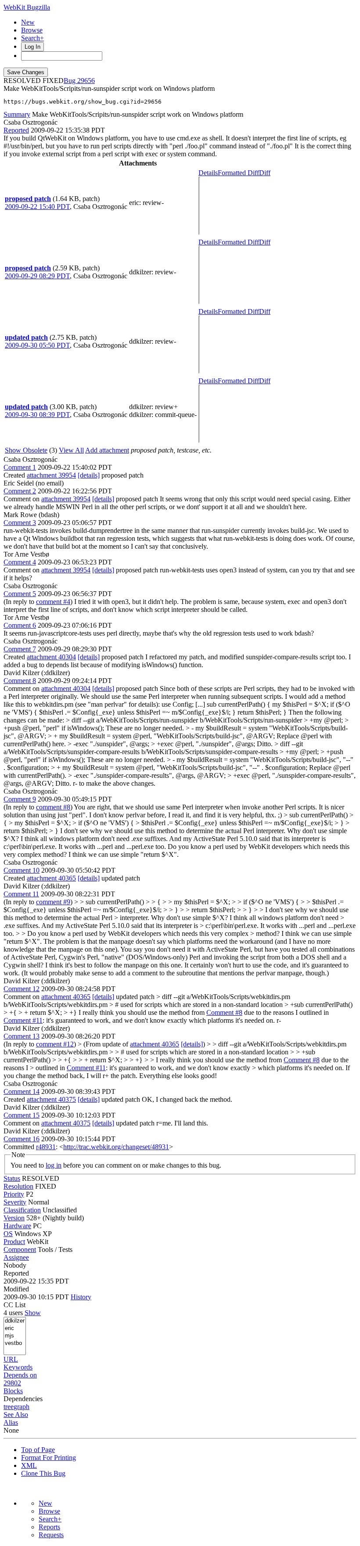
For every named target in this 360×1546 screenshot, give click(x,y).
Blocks (13, 1391)
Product (14, 1241)
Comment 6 (20, 625)
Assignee (16, 1257)
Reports (49, 1527)
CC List (14, 1305)
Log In (32, 46)
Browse (32, 30)
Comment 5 (20, 593)
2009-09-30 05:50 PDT (37, 345)
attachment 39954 (51, 475)
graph (21, 1406)
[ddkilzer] (14, 1321)
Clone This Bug (43, 1473)
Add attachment (107, 450)
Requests (51, 1535)
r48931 (46, 1147)
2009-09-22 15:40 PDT (37, 206)
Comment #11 (23, 1020)
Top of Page (38, 1449)
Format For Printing (48, 1457)
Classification (22, 1210)
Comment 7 (20, 649)
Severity (15, 1202)
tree (9, 1406)
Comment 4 (20, 562)
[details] (89, 475)
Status (12, 1178)
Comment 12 (22, 988)
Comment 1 (20, 467)
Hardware (17, 1226)
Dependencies (23, 1398)
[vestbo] (14, 1343)
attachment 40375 (51, 1099)
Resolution (18, 1186)
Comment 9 (20, 799)
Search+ (32, 38)
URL (11, 1359)
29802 (12, 1383)
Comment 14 (22, 1091)
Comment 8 (20, 680)
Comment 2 (20, 491)
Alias (11, 1422)
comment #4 (53, 601)
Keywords (18, 1367)
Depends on (20, 1375)
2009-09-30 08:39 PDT (37, 414)
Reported (16, 130)
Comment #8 (224, 1012)
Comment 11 (21, 894)
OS (8, 1233)
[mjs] (14, 1336)
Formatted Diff (238, 172)
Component (20, 1249)
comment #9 (53, 902)
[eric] (14, 1328)
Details (208, 172)
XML (29, 1465)
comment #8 (53, 807)
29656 (86, 80)
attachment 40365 (51, 878)
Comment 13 (22, 1036)
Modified (16, 1289)
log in (53, 1165)
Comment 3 (20, 522)
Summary (17, 114)
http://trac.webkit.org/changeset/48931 (116, 1147)
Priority (14, 1194)
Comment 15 (22, 1115)
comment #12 (55, 1044)
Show (33, 1312)
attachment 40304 (51, 657)
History (81, 1297)
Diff (264, 172)
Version (14, 1218)
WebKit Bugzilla (27, 7)
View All (71, 450)
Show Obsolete (26, 450)
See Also (16, 1414)
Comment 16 (22, 1139)
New (28, 22)
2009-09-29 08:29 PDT (37, 276)
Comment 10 (22, 870)
